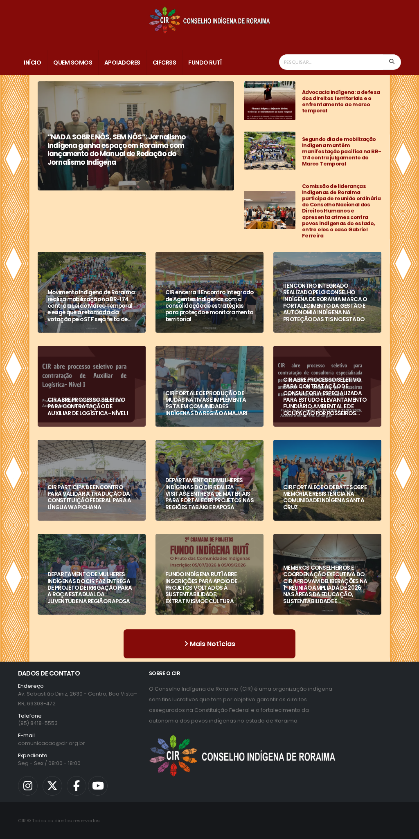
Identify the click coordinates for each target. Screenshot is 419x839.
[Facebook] (76, 786)
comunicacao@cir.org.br (51, 743)
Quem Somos (72, 62)
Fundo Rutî (204, 62)
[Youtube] (98, 786)
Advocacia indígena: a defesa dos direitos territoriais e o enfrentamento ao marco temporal (341, 101)
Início (32, 62)
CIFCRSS (164, 62)
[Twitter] (52, 786)
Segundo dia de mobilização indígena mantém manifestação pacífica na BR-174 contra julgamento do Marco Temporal (341, 151)
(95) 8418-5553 (38, 723)
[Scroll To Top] (404, 830)
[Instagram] (28, 786)
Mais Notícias (211, 644)
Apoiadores (122, 62)
